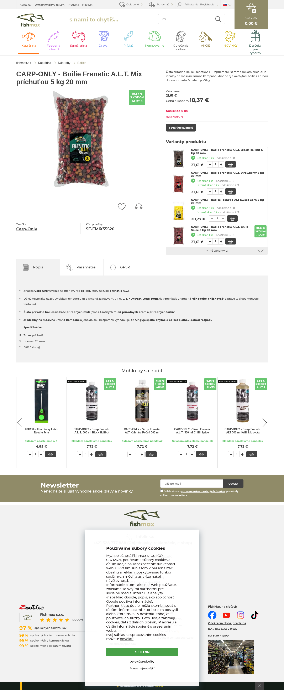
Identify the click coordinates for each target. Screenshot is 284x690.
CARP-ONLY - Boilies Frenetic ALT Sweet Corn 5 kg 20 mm (227, 202)
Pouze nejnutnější (142, 668)
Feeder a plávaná (53, 47)
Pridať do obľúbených (121, 206)
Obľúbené (132, 4)
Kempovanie (154, 45)
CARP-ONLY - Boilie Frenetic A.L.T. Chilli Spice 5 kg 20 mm (219, 229)
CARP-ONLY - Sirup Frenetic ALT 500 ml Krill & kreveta (243, 431)
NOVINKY (230, 45)
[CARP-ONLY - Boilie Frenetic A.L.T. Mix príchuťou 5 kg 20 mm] (81, 139)
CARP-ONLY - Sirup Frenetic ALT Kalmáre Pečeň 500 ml (142, 431)
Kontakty (25, 5)
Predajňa (73, 5)
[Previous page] (19, 422)
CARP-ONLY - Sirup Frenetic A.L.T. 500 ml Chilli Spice (192, 431)
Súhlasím (142, 652)
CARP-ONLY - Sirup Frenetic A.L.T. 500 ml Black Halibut (92, 431)
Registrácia (207, 4)
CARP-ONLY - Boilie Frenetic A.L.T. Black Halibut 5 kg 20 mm (227, 152)
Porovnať (161, 5)
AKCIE (205, 45)
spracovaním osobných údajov (203, 491)
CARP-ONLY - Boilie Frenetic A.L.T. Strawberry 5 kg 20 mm (227, 174)
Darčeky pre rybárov (255, 49)
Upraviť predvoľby (142, 661)
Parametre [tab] (86, 267)
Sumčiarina (78, 45)
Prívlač (128, 45)
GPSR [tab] (125, 267)
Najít (218, 19)
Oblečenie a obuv (181, 47)
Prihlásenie (191, 4)
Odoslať (233, 484)
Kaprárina (28, 45)
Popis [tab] (38, 267)
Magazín (87, 5)
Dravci (103, 45)
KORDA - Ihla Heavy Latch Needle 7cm (41, 431)
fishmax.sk (30, 20)
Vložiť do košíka (230, 164)
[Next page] (265, 422)
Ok (259, 686)
